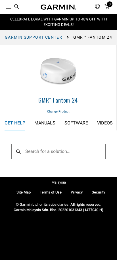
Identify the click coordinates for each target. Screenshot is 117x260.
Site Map (23, 192)
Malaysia (58, 182)
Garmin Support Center (33, 37)
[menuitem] (16, 7)
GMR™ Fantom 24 (58, 100)
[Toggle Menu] (3, 5)
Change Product (58, 111)
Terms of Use (51, 192)
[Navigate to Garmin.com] (58, 7)
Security (98, 192)
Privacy (77, 192)
